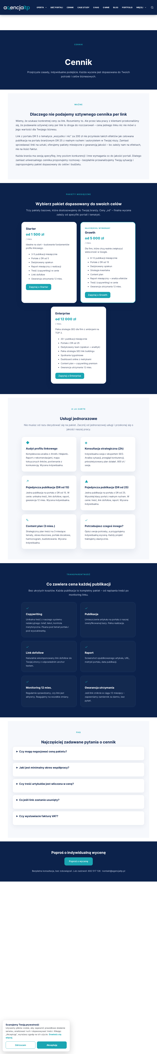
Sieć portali (56, 7)
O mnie (106, 7)
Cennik (70, 7)
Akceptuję (52, 1045)
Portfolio (127, 7)
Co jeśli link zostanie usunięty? (39, 799)
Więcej (139, 7)
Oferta (40, 7)
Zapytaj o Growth (97, 294)
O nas (96, 7)
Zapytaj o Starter (38, 286)
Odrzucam (20, 1045)
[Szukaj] (152, 7)
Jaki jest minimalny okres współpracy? (44, 767)
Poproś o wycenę (78, 861)
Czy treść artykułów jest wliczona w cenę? (46, 783)
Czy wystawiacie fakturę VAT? (38, 816)
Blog (115, 7)
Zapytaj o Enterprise (69, 375)
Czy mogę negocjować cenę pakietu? (43, 751)
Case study (83, 7)
